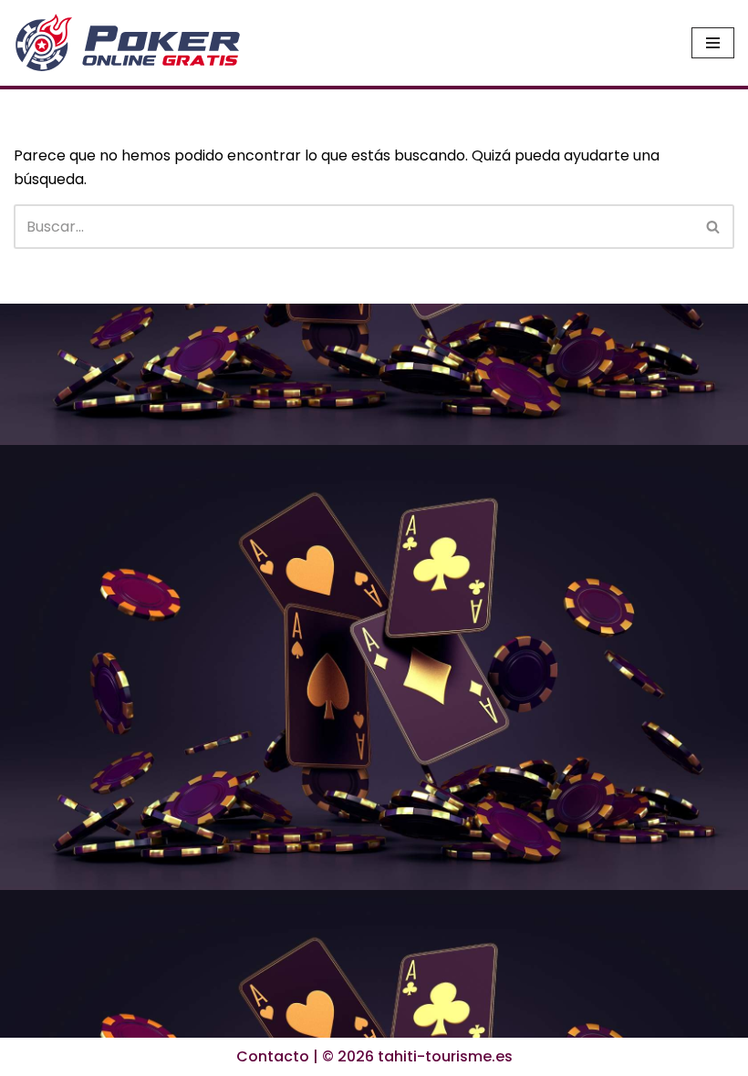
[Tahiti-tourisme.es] (128, 43)
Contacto (272, 1056)
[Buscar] (713, 226)
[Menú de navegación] (712, 42)
